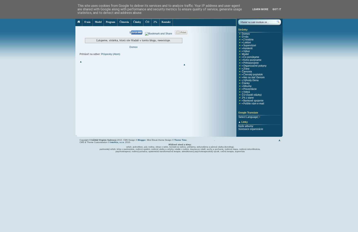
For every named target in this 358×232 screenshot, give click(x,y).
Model (98, 22)
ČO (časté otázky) (252, 94)
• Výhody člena (250, 80)
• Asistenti (247, 48)
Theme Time (180, 140)
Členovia (124, 22)
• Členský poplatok (252, 74)
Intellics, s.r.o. (117, 142)
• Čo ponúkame (250, 57)
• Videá (246, 91)
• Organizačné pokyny (254, 65)
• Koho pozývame (251, 60)
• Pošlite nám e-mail (253, 103)
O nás (87, 22)
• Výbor (246, 51)
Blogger (142, 140)
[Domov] (78, 22)
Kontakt (166, 22)
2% (155, 22)
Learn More (260, 9)
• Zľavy (245, 68)
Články (137, 22)
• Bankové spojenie (253, 100)
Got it (276, 9)
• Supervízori (249, 45)
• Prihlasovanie (250, 62)
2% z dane (248, 97)
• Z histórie (248, 39)
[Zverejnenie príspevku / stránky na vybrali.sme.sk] (136, 33)
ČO (147, 22)
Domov (133, 47)
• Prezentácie (249, 89)
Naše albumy (245, 126)
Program (110, 22)
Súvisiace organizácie (250, 129)
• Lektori (246, 42)
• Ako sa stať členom (253, 77)
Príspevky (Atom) (110, 54)
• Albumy (247, 86)
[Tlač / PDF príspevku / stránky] (181, 33)
